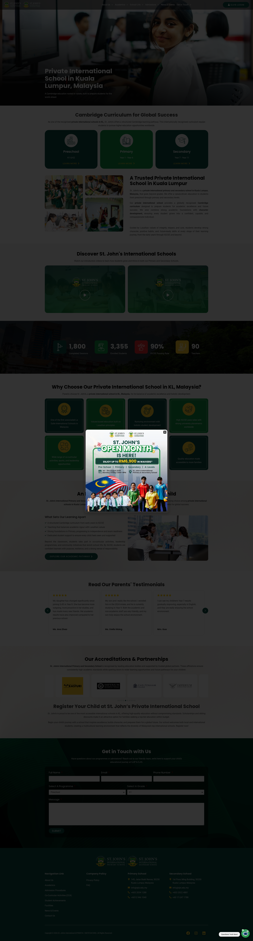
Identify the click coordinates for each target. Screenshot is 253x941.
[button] (165, 432)
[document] (126, 470)
